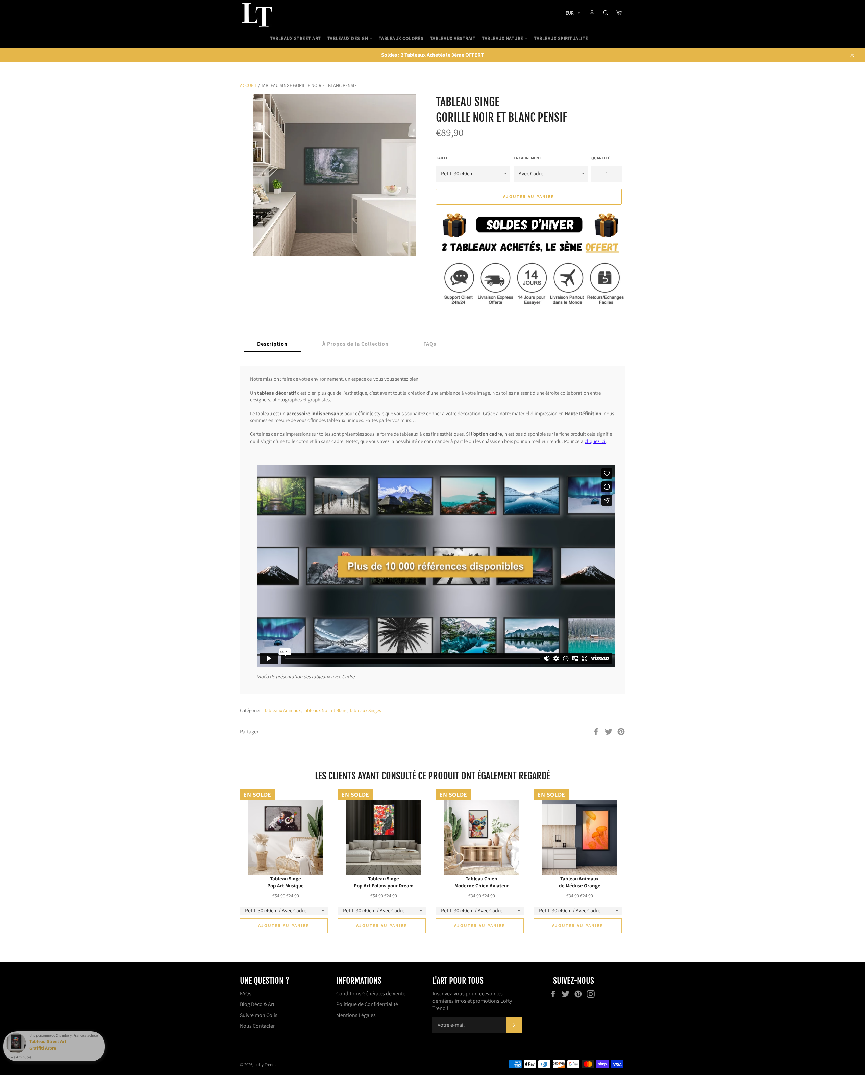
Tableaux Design (348, 38)
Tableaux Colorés (401, 38)
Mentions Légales (356, 1015)
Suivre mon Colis (258, 1015)
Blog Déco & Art (257, 1004)
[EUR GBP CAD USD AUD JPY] (572, 14)
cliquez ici (595, 441)
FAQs (245, 993)
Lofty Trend (264, 1064)
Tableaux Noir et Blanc (325, 710)
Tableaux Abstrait (453, 38)
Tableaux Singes (365, 710)
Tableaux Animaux (282, 710)
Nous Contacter (257, 1025)
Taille (442, 157)
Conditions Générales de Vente (370, 993)
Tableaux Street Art (295, 38)
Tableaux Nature (503, 38)
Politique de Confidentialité (367, 1004)
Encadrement (527, 157)
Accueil (248, 85)
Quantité (600, 157)
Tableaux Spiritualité (561, 38)
